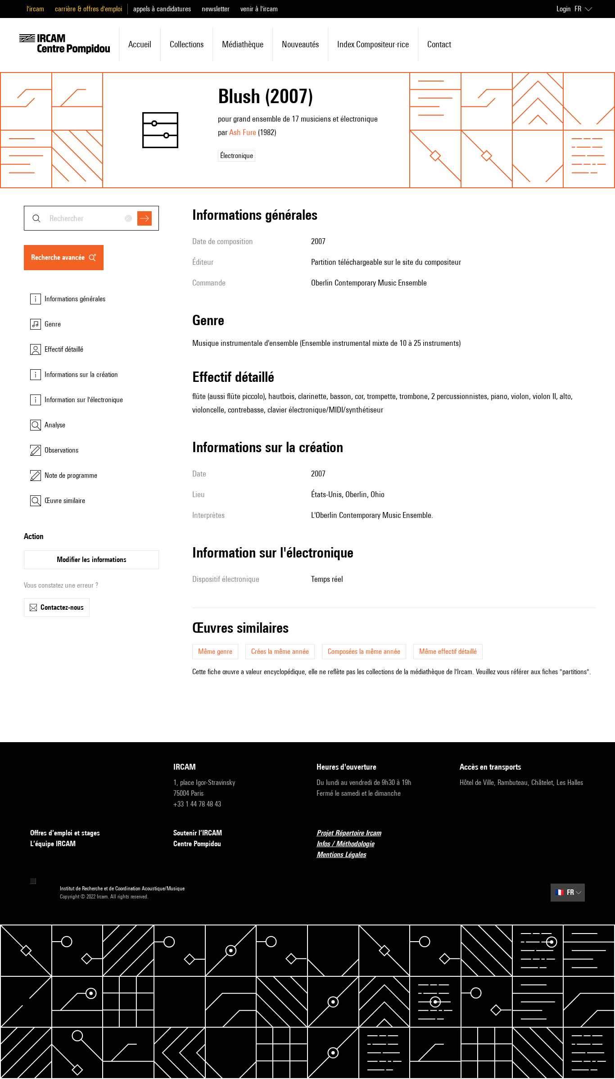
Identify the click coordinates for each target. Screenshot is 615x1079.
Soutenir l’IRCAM (197, 833)
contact (439, 44)
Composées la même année (364, 651)
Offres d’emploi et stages (65, 833)
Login (563, 9)
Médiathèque (242, 44)
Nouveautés (300, 44)
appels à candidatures (162, 9)
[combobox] (91, 218)
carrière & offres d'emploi (88, 9)
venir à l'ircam (259, 9)
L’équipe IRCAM (53, 843)
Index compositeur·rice (373, 44)
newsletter (216, 9)
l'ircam (35, 9)
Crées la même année (280, 651)
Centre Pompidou (197, 843)
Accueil (139, 44)
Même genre (215, 651)
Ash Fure (242, 132)
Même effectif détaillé (448, 651)
